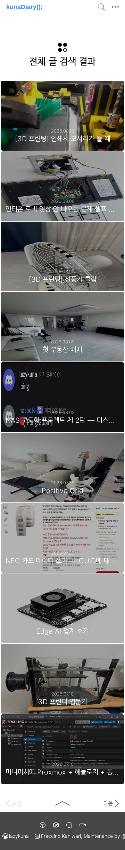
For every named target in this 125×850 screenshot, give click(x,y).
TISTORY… (43, 825)
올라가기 (62, 803)
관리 (56, 825)
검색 (101, 7)
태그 (82, 825)
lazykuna (19, 836)
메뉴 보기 (116, 7)
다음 (108, 803)
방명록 (69, 825)
